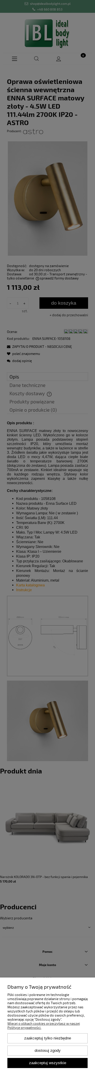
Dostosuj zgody (48, 1050)
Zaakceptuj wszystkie (47, 1062)
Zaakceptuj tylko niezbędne (47, 1038)
